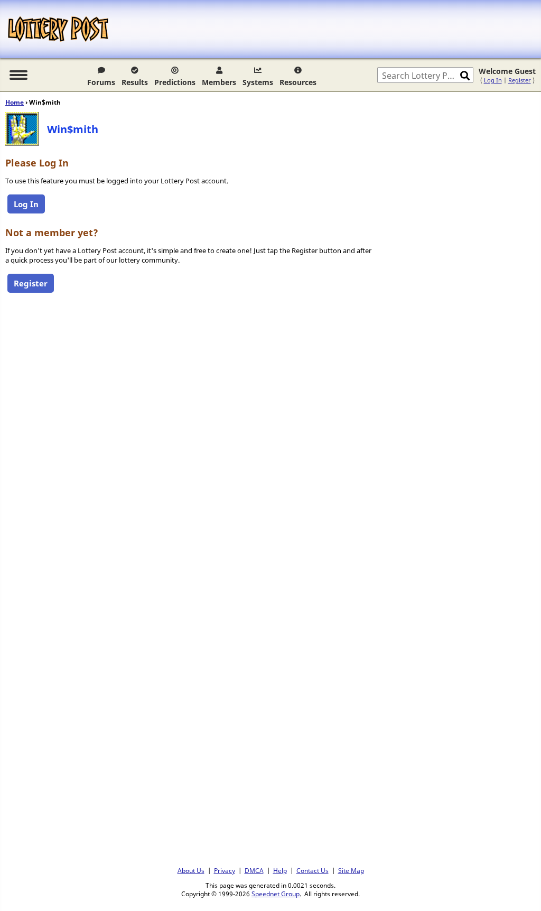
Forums (101, 82)
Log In (493, 80)
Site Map (351, 870)
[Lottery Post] (58, 29)
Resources (297, 82)
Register (519, 80)
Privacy (224, 870)
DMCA (254, 870)
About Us (191, 870)
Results (135, 82)
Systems (257, 82)
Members (219, 82)
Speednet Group (275, 893)
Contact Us (312, 870)
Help (280, 870)
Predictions (174, 82)
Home (14, 102)
